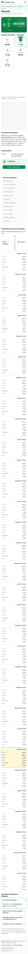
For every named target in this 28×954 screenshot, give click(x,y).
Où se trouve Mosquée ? (10, 900)
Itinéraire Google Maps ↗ (14, 167)
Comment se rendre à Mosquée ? (12, 924)
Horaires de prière (17, 945)
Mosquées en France (11, 6)
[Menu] (25, 2)
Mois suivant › (21, 243)
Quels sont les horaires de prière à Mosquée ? (13, 911)
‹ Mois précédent (5, 243)
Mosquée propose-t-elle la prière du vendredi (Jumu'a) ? (12, 918)
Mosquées (9, 945)
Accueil (3, 6)
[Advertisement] (14, 82)
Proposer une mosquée (7, 948)
